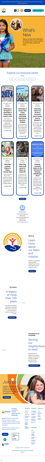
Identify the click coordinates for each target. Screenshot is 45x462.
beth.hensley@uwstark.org (22, 222)
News (12, 79)
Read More (6, 130)
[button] (15, 10)
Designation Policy (19, 447)
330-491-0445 (15, 415)
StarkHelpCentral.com (23, 3)
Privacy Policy (27, 447)
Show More (22, 198)
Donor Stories (31, 79)
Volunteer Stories (20, 79)
